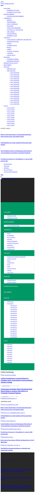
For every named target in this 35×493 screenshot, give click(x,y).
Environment (11, 22)
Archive (6, 66)
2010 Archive (14, 104)
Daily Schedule (12, 24)
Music (9, 47)
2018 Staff (11, 123)
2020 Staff (11, 119)
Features (10, 26)
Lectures (7, 8)
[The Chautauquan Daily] (7, 3)
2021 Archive (14, 82)
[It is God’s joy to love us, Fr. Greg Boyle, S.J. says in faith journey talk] (11, 429)
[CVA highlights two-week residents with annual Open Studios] (13, 412)
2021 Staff (10, 117)
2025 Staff (10, 109)
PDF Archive (11, 70)
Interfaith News (13, 59)
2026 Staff (11, 107)
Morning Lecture (13, 10)
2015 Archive (14, 94)
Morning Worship (13, 61)
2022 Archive (14, 80)
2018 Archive (14, 86)
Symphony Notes (13, 41)
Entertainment (9, 14)
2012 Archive (14, 100)
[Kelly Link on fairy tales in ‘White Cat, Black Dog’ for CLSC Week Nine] (7, 437)
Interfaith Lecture (14, 12)
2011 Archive (14, 102)
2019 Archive (14, 84)
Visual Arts (11, 55)
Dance (9, 43)
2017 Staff (10, 125)
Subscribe (6, 166)
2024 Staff (11, 111)
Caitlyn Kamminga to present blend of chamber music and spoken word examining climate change (16, 380)
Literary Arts (12, 45)
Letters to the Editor (15, 29)
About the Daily (8, 164)
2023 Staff (10, 113)
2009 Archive (14, 88)
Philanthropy (12, 33)
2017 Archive (14, 90)
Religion (7, 57)
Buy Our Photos (8, 170)
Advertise (6, 168)
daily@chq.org (5, 460)
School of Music (13, 51)
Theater (10, 53)
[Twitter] (1, 5)
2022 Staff (10, 115)
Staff (6, 105)
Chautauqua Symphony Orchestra (19, 39)
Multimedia (8, 65)
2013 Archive (14, 98)
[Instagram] (2, 5)
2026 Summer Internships (11, 172)
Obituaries (11, 31)
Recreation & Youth (11, 63)
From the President (14, 28)
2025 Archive (14, 74)
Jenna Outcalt (6, 385)
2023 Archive (14, 78)
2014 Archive (14, 96)
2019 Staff (11, 121)
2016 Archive (14, 92)
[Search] (1, 177)
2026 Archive (14, 72)
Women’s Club (12, 35)
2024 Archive (14, 76)
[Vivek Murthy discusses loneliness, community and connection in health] (10, 445)
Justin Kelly (5, 396)
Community (8, 18)
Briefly (9, 20)
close (2, 1)
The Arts (7, 37)
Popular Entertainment (15, 16)
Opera (9, 49)
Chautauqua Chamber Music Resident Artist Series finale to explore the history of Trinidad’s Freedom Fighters (16, 391)
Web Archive (11, 68)
